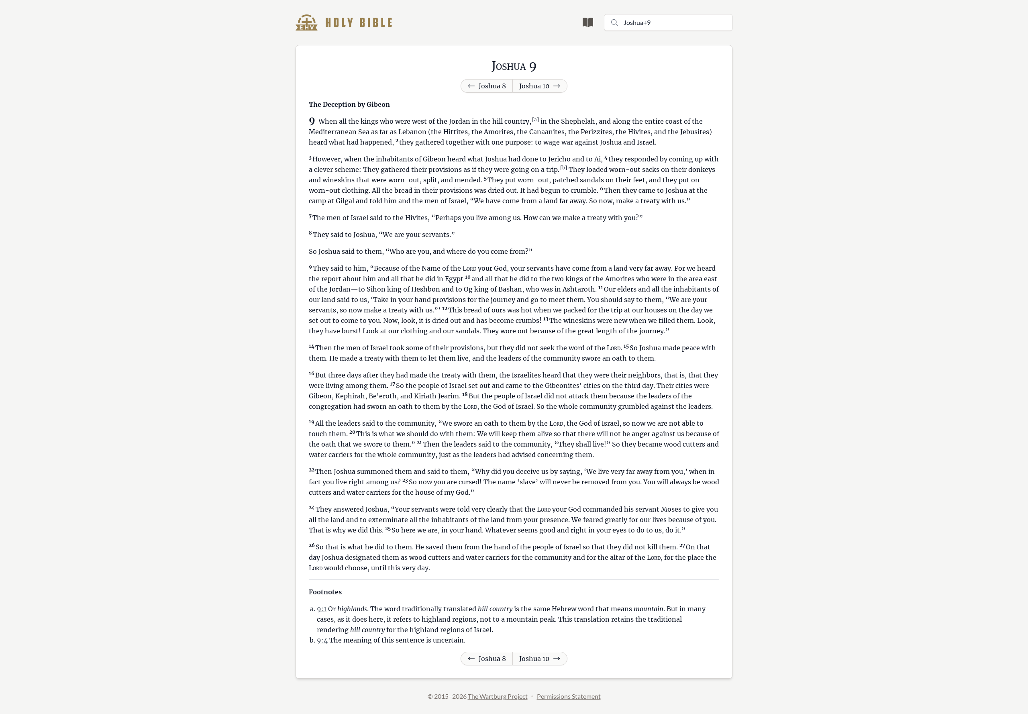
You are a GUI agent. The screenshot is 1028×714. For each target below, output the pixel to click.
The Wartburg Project (498, 696)
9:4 (322, 640)
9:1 (321, 609)
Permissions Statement (569, 696)
